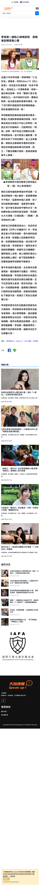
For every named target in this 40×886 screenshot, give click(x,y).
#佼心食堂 (27, 341)
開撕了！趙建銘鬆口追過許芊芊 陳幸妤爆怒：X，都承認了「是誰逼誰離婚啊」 (24, 601)
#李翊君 (35, 341)
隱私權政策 (4, 715)
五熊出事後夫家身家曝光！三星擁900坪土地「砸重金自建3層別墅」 (19, 430)
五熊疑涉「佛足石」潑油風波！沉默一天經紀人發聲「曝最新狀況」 (19, 508)
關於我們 (4, 711)
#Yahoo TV (19, 341)
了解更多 (12, 876)
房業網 (15, 2)
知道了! (6, 879)
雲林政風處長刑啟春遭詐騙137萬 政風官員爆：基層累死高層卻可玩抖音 (24, 591)
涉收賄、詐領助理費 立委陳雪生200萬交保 (24, 611)
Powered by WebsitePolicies (11, 882)
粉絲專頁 (26, 2)
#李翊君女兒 (10, 341)
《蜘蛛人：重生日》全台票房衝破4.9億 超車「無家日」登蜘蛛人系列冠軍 (19, 469)
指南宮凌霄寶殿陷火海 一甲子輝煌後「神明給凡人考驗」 (23, 621)
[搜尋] (37, 13)
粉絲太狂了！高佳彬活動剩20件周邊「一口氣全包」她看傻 (20, 547)
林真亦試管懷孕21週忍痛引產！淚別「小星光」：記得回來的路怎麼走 (19, 393)
